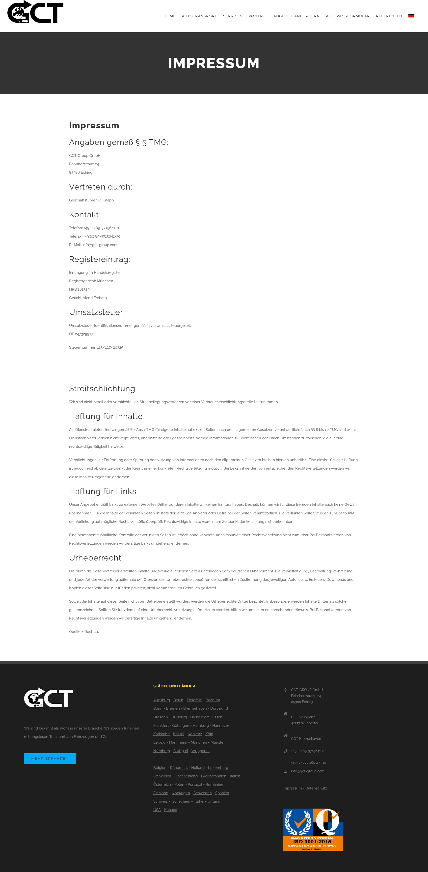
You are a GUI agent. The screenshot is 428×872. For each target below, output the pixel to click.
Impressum (292, 788)
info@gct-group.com (307, 771)
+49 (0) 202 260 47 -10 (308, 762)
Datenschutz (316, 788)
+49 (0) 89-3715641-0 (307, 751)
